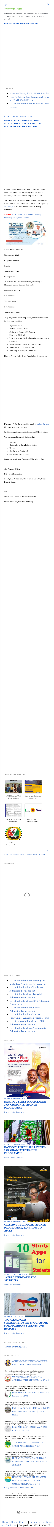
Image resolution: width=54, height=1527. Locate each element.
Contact (23, 1522)
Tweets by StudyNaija (15, 1346)
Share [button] (30, 116)
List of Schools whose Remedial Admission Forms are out (25, 995)
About (13, 1522)
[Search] (48, 4)
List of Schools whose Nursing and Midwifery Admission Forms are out (27, 982)
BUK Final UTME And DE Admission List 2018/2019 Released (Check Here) (31, 1411)
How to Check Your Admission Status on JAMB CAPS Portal (29, 98)
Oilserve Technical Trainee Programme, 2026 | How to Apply (25, 1227)
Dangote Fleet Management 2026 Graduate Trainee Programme (25, 1104)
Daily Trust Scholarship (13, 854)
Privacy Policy (36, 1522)
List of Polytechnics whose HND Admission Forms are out (26, 1022)
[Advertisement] (27, 52)
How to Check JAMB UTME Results (29, 93)
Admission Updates (21, 24)
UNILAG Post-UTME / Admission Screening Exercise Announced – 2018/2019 (31, 1461)
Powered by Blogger (29, 1512)
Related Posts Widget (44, 851)
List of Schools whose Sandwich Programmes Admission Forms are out (29, 1016)
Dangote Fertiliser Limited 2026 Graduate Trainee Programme (25, 1150)
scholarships (8, 207)
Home (7, 24)
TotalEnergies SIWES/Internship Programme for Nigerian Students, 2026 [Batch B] (26, 1324)
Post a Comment (17, 1112)
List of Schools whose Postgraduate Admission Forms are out (27, 1029)
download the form (42, 424)
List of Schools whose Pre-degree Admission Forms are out (26, 989)
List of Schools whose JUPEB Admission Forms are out (24, 1009)
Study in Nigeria (39, 854)
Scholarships (27, 854)
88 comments (15, 1285)
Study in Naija (13, 9)
